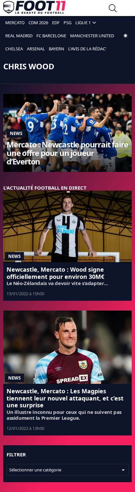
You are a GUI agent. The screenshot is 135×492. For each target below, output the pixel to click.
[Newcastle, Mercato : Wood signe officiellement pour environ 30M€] (67, 226)
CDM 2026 (38, 22)
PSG (67, 22)
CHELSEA (14, 48)
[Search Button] (112, 9)
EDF (56, 22)
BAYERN (56, 48)
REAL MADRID (18, 35)
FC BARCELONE (51, 35)
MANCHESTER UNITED (92, 35)
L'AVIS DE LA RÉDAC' (87, 48)
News (16, 133)
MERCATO (15, 22)
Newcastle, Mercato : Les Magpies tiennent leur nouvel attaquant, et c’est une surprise (65, 398)
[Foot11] (34, 9)
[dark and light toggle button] (125, 35)
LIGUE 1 (83, 22)
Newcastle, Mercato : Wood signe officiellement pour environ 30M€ (55, 272)
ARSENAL (36, 48)
